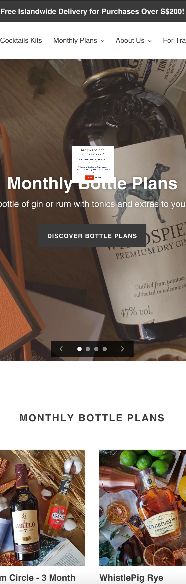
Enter (90, 178)
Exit (99, 177)
